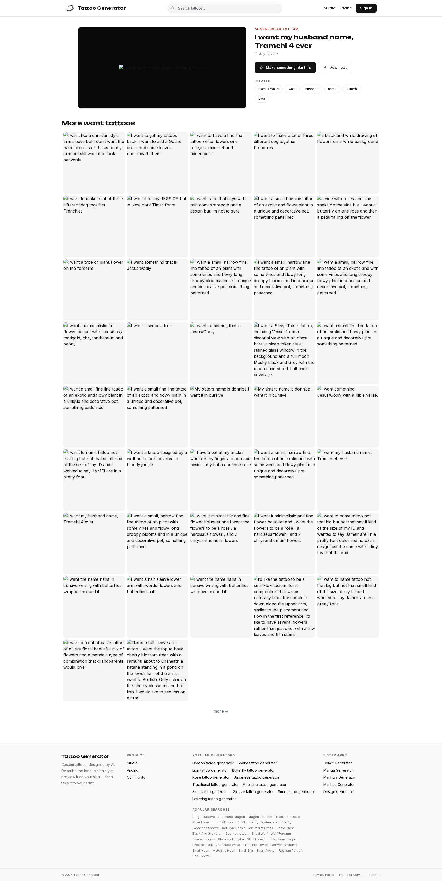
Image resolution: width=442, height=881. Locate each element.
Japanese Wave (228, 845)
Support (375, 875)
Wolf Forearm (281, 833)
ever (261, 99)
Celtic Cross (285, 828)
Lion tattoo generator (210, 770)
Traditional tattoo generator (215, 784)
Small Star (245, 850)
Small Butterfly (247, 822)
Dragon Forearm (260, 817)
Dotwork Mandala (284, 845)
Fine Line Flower (255, 845)
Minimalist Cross (260, 828)
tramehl (352, 89)
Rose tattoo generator (211, 777)
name (332, 89)
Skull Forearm (257, 839)
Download (338, 67)
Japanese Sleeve (205, 828)
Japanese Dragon (231, 817)
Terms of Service (351, 875)
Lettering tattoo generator (214, 799)
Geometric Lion (236, 833)
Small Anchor (266, 850)
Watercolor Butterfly (276, 822)
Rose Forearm (203, 822)
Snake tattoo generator (257, 763)
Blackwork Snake (231, 839)
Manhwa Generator (339, 777)
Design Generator (338, 791)
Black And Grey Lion (207, 833)
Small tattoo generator (296, 791)
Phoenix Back (202, 845)
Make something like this (288, 67)
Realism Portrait (290, 850)
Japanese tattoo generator (256, 777)
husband (311, 89)
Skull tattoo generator (210, 791)
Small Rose (225, 822)
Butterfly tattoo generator (253, 770)
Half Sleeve (201, 856)
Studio (329, 8)
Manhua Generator (339, 784)
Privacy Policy (323, 875)
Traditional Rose (287, 817)
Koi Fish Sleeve (233, 828)
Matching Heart (224, 850)
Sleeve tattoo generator (253, 791)
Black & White (268, 89)
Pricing (345, 8)
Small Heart (200, 850)
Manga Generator (338, 770)
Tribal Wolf (259, 833)
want (292, 89)
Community (136, 777)
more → (221, 711)
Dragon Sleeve (203, 817)
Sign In (366, 8)
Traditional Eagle (283, 839)
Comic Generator (337, 763)
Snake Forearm (203, 839)
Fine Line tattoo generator (264, 784)
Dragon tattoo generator (213, 763)
